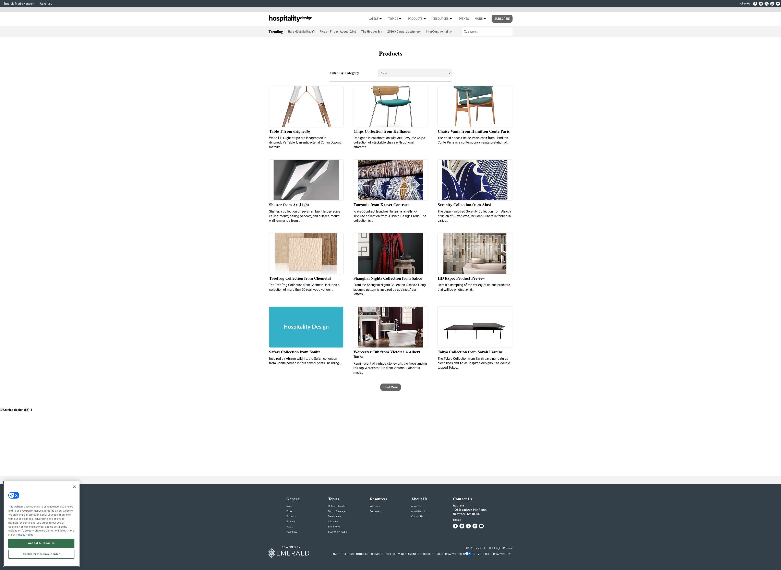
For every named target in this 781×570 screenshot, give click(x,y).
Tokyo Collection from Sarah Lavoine (470, 352)
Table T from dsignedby (290, 131)
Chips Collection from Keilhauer (382, 131)
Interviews (333, 521)
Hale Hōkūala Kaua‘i (301, 31)
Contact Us (417, 516)
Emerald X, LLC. (483, 548)
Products (415, 18)
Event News (334, 526)
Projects (290, 511)
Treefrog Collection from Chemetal (300, 278)
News (289, 506)
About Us (416, 506)
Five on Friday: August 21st (338, 31)
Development (335, 516)
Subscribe (502, 18)
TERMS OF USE (481, 554)
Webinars (375, 506)
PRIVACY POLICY (501, 554)
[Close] (74, 486)
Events (463, 18)
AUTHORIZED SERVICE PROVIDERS (375, 554)
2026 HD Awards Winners (404, 31)
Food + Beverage (336, 511)
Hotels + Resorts (336, 506)
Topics (393, 18)
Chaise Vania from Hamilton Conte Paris (474, 131)
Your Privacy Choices (451, 554)
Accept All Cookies (41, 543)
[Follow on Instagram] (772, 4)
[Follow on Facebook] (755, 4)
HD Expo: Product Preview (461, 278)
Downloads (376, 511)
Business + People (337, 532)
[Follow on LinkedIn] (761, 4)
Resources (440, 18)
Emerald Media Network (19, 3)
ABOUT (337, 554)
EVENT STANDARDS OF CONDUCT (416, 554)
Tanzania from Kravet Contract (381, 205)
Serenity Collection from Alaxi (464, 205)
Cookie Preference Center (41, 554)
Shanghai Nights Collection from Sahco (387, 278)
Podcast (290, 521)
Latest (374, 18)
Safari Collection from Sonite (295, 352)
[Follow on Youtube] (778, 4)
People (289, 526)
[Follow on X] (767, 4)
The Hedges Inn (371, 31)
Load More (390, 387)
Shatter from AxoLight (289, 205)
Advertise (46, 3)
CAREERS (348, 554)
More (479, 18)
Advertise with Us (420, 511)
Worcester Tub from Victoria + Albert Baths (386, 354)
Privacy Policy (24, 534)
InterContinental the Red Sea (445, 31)
